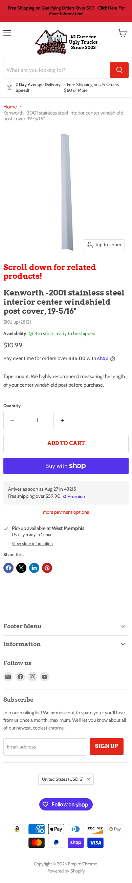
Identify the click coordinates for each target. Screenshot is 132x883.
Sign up (106, 746)
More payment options (66, 512)
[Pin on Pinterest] (47, 568)
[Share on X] (21, 568)
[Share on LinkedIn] (34, 568)
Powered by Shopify (66, 871)
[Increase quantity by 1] (62, 420)
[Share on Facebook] (8, 568)
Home (10, 107)
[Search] (119, 70)
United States (63, 779)
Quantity (12, 405)
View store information (32, 543)
